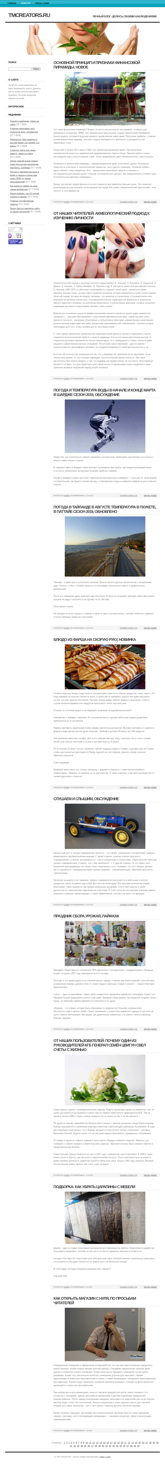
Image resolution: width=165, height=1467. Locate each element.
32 (74, 1446)
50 (138, 1446)
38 (96, 1446)
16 (108, 1442)
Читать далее (150, 202)
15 (104, 1442)
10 (87, 1442)
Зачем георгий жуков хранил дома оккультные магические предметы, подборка (24, 164)
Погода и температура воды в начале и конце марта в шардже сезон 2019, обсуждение (104, 392)
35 (85, 1446)
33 (78, 1446)
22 (129, 1442)
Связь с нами (42, 3)
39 (99, 1446)
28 (150, 1442)
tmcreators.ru (29, 15)
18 (115, 1442)
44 (117, 1446)
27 (147, 1442)
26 (143, 1442)
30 (157, 1442)
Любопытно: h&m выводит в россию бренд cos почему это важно (24, 142)
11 (90, 1442)
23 (132, 1442)
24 (136, 1442)
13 (97, 1442)
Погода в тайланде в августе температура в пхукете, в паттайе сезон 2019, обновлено (104, 509)
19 (118, 1442)
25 (140, 1442)
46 (124, 1446)
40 (103, 1446)
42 (110, 1446)
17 (111, 1442)
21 (125, 1442)
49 (135, 1446)
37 (92, 1446)
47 (128, 1446)
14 (101, 1442)
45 (121, 1446)
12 (93, 1442)
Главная (12, 3)
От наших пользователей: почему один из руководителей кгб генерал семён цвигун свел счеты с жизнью (99, 1045)
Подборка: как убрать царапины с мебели (94, 1187)
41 (106, 1446)
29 (154, 1442)
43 (113, 1446)
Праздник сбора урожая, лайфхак (86, 916)
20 (122, 1442)
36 (89, 1446)
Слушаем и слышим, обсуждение (86, 799)
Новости (25, 3)
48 (131, 1446)
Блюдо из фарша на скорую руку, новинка (94, 639)
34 (82, 1446)
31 (71, 1446)
